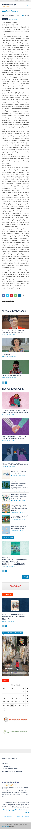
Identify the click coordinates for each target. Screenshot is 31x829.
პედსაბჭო (5, 761)
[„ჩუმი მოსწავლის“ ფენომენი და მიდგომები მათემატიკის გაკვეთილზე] (15, 452)
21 (20, 701)
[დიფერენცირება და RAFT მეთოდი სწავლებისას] (6, 530)
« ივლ (4, 711)
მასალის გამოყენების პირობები (12, 771)
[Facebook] (3, 295)
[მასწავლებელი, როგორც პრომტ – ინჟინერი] (6, 474)
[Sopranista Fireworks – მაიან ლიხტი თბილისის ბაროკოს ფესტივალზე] (15, 322)
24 (4, 705)
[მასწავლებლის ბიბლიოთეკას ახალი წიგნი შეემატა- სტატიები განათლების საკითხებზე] (15, 548)
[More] (23, 295)
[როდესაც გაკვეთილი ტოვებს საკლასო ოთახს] (6, 519)
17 (4, 701)
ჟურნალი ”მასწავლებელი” (10, 758)
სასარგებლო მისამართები (10, 768)
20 (16, 701)
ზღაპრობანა (6, 354)
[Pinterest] (11, 295)
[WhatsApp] (15, 295)
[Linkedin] (19, 295)
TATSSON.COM (5, 826)
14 (20, 698)
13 (16, 698)
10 (4, 698)
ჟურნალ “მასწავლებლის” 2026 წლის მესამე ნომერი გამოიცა (14, 617)
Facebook (9, 816)
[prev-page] (3, 382)
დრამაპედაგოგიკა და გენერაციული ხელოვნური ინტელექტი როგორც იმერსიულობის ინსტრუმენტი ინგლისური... (19, 485)
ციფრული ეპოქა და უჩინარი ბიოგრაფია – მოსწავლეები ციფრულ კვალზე (19, 496)
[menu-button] (28, 5)
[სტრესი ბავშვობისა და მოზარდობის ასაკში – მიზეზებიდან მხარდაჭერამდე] (15, 400)
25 (8, 705)
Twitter (18, 816)
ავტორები (5, 763)
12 (12, 698)
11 (8, 698)
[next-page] (5, 382)
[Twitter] (7, 295)
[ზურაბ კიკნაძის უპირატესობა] (15, 367)
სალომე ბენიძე (13, 19)
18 (8, 701)
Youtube (27, 816)
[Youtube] (22, 816)
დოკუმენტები (6, 766)
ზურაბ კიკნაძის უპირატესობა (12, 375)
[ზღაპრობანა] (15, 345)
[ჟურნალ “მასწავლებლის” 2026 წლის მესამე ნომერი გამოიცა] (15, 605)
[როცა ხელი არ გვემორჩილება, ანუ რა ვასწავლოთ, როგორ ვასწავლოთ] (15, 426)
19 (12, 701)
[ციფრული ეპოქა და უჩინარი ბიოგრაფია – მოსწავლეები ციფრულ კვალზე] (6, 498)
